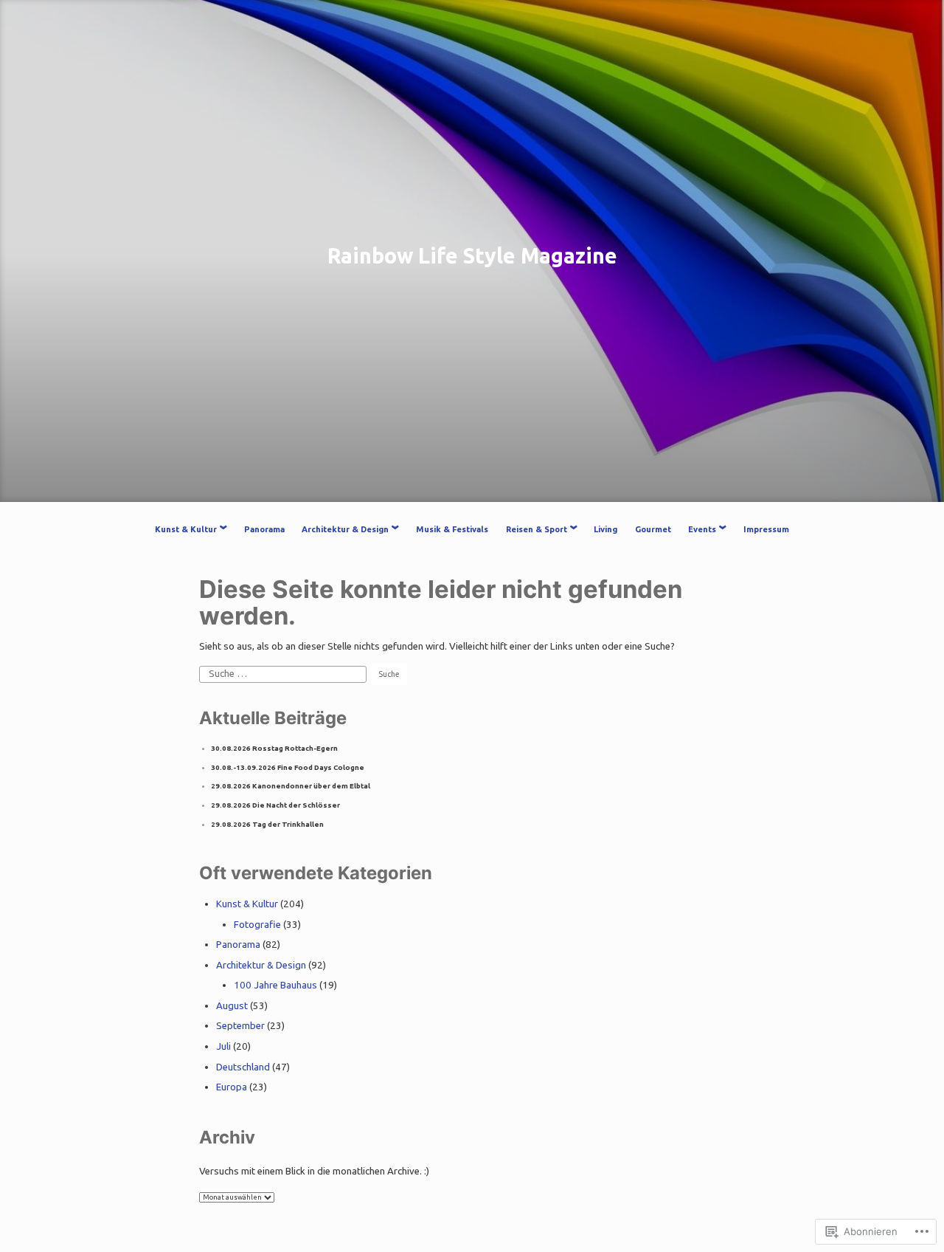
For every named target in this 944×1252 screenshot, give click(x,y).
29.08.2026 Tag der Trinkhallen (267, 824)
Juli (223, 1046)
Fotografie (257, 924)
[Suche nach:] (284, 673)
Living (605, 529)
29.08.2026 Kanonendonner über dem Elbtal (290, 786)
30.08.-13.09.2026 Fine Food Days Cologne (287, 767)
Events (702, 529)
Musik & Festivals (452, 529)
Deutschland (243, 1067)
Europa (231, 1087)
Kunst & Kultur (186, 529)
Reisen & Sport (536, 529)
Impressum (766, 529)
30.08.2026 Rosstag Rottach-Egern (274, 748)
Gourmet (653, 529)
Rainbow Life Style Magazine (472, 255)
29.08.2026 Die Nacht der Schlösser (275, 805)
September (240, 1025)
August (232, 1005)
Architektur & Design (345, 529)
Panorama (264, 529)
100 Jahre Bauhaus (275, 985)
